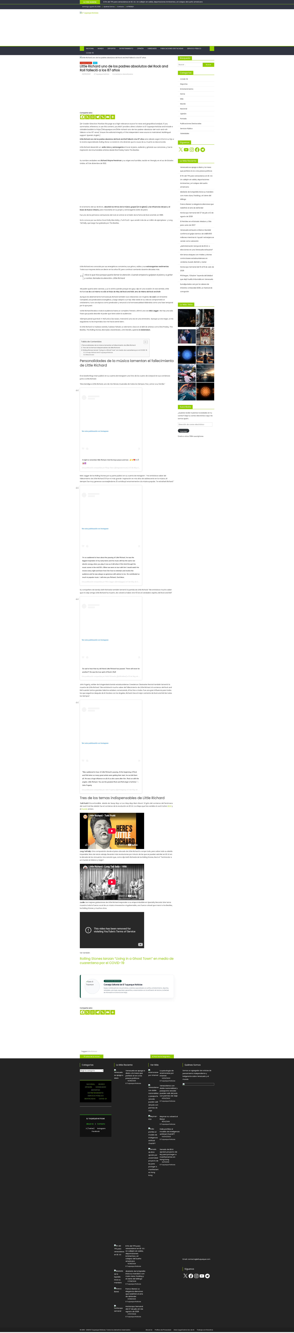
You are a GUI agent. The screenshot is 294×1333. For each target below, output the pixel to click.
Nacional (90, 48)
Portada (183, 118)
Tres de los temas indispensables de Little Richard (101, 348)
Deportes (112, 48)
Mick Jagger (109, 582)
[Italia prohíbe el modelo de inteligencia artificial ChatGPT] (153, 1136)
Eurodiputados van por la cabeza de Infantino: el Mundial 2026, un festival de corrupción (196, 288)
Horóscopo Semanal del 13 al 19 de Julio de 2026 (197, 269)
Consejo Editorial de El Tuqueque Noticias (99, 352)
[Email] (107, 117)
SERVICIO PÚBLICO (95, 1096)
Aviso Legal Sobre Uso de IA (184, 1330)
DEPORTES (95, 1090)
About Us (89, 1124)
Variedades (152, 48)
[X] (87, 117)
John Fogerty (110, 790)
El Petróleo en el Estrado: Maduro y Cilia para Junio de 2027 (195, 223)
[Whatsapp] (92, 117)
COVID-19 (90, 53)
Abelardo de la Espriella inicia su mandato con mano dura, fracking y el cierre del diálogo (196, 195)
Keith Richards (110, 676)
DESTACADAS (90, 1099)
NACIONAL (91, 1084)
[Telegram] (97, 117)
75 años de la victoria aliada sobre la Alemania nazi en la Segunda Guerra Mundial (93, 1056)
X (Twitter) (90, 1128)
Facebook (96, 1131)
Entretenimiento (126, 48)
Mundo (101, 48)
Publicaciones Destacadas (172, 48)
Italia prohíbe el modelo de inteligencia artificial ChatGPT (170, 1131)
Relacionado (90, 355)
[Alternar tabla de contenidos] (144, 342)
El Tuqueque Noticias (101, 74)
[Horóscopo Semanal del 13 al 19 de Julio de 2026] (205, 392)
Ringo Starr (109, 468)
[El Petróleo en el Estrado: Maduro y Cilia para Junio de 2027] (205, 355)
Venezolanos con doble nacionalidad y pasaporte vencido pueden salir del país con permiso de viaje (169, 1090)
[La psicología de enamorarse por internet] (153, 1073)
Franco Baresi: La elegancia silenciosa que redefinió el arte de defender (197, 206)
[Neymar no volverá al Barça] (153, 1118)
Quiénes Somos (109, 7)
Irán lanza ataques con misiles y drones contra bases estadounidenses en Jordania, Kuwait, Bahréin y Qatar (196, 258)
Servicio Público (194, 48)
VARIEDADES (101, 1087)
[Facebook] (82, 117)
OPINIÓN (88, 1087)
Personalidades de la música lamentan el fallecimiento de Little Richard (109, 345)
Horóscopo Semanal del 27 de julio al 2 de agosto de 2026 (196, 215)
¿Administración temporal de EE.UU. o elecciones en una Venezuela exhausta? (196, 248)
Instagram (101, 1128)
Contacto (120, 7)
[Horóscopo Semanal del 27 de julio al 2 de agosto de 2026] (187, 355)
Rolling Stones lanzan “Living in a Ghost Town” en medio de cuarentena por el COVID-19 (115, 350)
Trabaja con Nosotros (205, 1330)
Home (182, 94)
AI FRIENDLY (130, 7)
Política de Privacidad (163, 1330)
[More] (112, 117)
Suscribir (183, 431)
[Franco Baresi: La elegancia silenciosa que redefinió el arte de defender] (205, 336)
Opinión (140, 48)
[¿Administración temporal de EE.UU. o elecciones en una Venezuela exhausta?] (205, 373)
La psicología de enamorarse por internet (167, 1073)
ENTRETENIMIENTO (95, 1093)
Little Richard (92, 1051)
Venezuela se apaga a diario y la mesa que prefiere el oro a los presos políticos (196, 169)
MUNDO (102, 1084)
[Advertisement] (172, 27)
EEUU (169, 806)
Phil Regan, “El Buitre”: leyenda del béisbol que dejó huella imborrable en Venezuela (196, 277)
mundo (85, 809)
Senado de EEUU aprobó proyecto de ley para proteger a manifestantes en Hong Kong (168, 1154)
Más (95, 63)
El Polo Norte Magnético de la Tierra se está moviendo (163, 1056)
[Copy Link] (102, 117)
